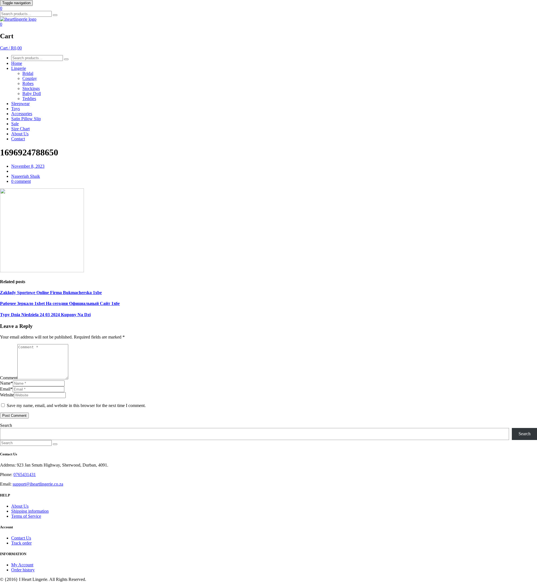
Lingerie (18, 68)
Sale (15, 123)
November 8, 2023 (27, 166)
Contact (18, 138)
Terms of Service (26, 516)
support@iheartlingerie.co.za (38, 484)
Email (6, 389)
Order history (23, 569)
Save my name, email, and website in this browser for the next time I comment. (76, 405)
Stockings (31, 88)
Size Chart (20, 128)
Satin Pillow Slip (26, 118)
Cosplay (29, 78)
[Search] (55, 15)
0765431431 (24, 474)
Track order (21, 543)
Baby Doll (31, 93)
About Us (20, 133)
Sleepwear (20, 103)
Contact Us (21, 538)
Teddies (29, 98)
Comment (8, 377)
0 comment (21, 181)
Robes (28, 83)
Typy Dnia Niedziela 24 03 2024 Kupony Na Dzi (45, 314)
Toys (15, 108)
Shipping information (30, 511)
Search (6, 425)
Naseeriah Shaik (25, 176)
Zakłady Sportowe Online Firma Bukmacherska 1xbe (51, 292)
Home (16, 63)
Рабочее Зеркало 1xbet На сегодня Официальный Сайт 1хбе (60, 303)
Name (6, 383)
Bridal (27, 73)
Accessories (21, 113)
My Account (22, 564)
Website (7, 394)
